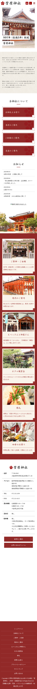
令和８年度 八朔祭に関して (13, 174)
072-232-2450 (16, 493)
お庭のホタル (8, 189)
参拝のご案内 (18, 539)
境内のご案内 (18, 642)
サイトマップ (18, 669)
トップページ (18, 629)
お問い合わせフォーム (18, 545)
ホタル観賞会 (18, 651)
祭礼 (18, 655)
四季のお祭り (18, 660)
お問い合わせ (18, 673)
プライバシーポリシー (18, 664)
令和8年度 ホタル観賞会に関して (15, 196)
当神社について (18, 633)
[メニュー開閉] (34, 3)
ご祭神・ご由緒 (18, 638)
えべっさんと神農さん (18, 646)
